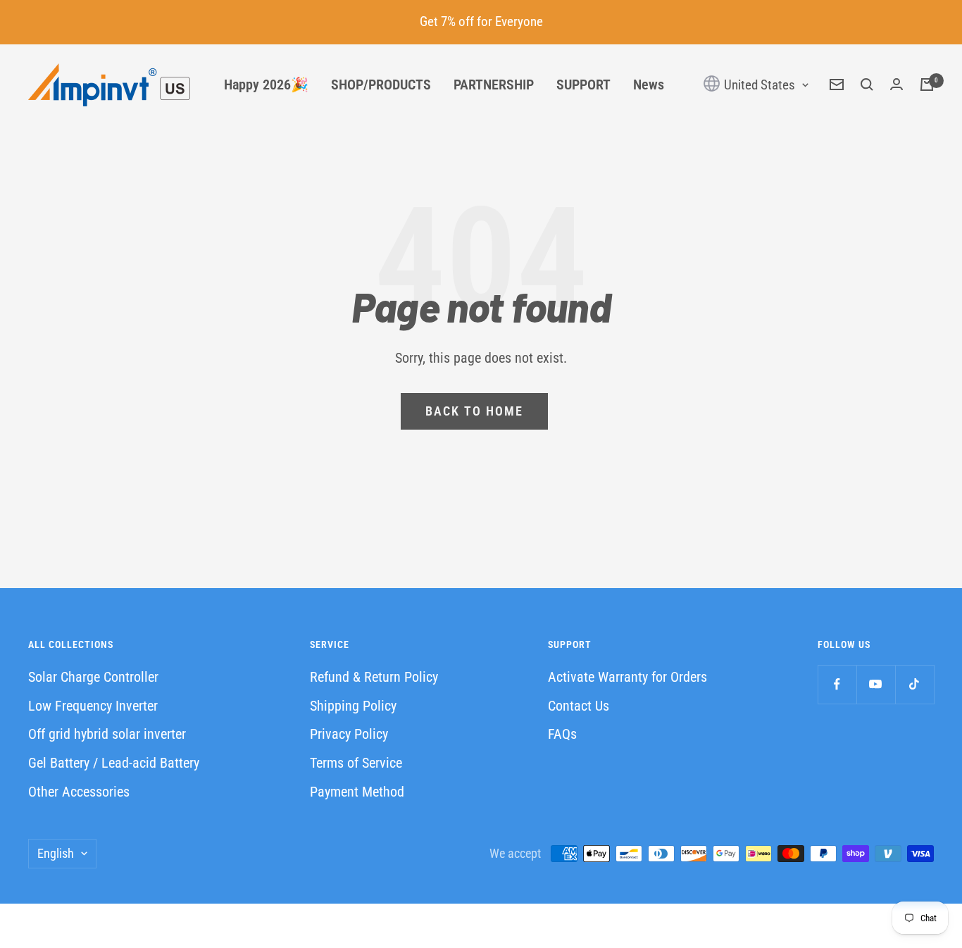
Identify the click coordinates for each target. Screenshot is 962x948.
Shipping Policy (353, 705)
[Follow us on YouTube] (875, 684)
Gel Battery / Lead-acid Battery (113, 762)
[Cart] (927, 84)
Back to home (474, 411)
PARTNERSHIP (494, 84)
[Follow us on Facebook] (837, 684)
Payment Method (357, 791)
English (55, 853)
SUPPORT (583, 84)
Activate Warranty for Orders (627, 676)
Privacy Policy (349, 733)
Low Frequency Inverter (93, 705)
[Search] (867, 84)
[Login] (896, 84)
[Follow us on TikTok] (914, 684)
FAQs (562, 733)
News (648, 84)
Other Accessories (79, 791)
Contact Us (578, 705)
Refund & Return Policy (374, 676)
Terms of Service (356, 762)
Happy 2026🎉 (266, 84)
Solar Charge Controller (93, 676)
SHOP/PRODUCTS (381, 84)
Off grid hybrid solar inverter (107, 733)
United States (758, 85)
